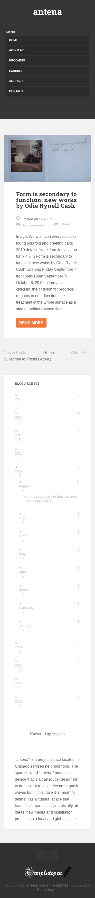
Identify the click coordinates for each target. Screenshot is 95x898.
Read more (31, 323)
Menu (10, 32)
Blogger (58, 734)
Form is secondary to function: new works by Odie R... (52, 498)
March (26, 590)
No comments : (35, 225)
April (24, 572)
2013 (21, 453)
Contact (16, 91)
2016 (21, 399)
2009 (21, 683)
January (27, 626)
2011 (20, 647)
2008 (21, 701)
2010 (21, 665)
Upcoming (17, 60)
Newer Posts (15, 353)
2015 (21, 417)
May (24, 554)
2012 (21, 471)
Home (13, 40)
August (26, 486)
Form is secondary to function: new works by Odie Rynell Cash (46, 200)
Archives (16, 81)
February (28, 608)
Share (65, 224)
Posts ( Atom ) (39, 359)
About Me (17, 50)
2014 (21, 435)
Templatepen (47, 890)
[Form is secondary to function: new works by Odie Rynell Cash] (47, 158)
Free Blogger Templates (47, 885)
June (25, 536)
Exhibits (15, 71)
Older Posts (81, 353)
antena (47, 11)
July (24, 518)
